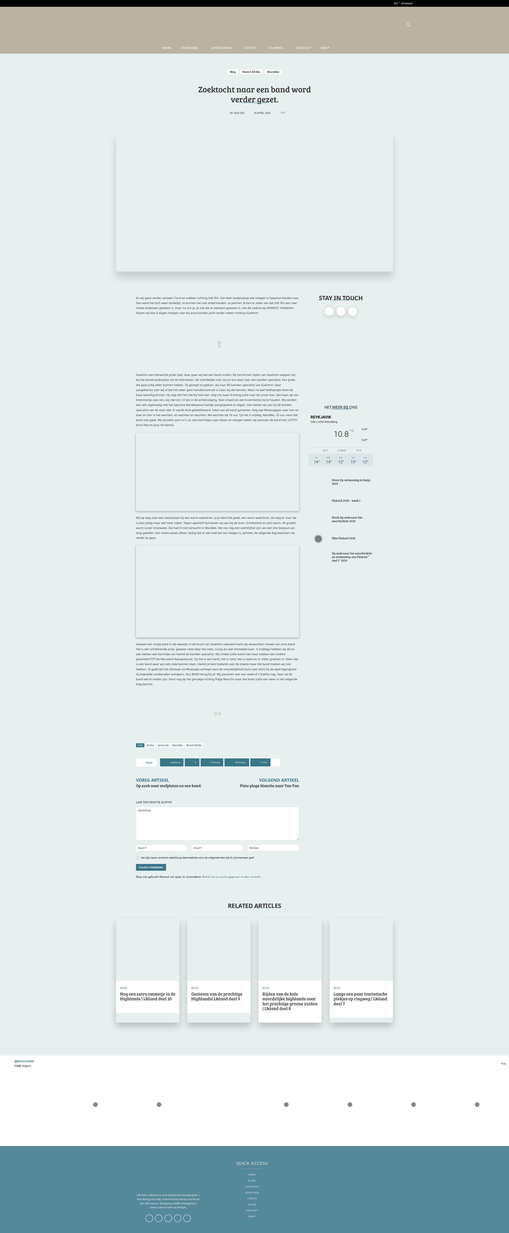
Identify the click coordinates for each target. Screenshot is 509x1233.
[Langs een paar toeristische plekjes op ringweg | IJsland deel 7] (361, 950)
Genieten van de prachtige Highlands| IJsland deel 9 (216, 996)
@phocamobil (24, 1061)
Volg (503, 1063)
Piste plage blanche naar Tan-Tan (269, 785)
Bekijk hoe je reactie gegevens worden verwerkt (231, 876)
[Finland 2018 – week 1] (318, 501)
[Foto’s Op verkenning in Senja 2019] (318, 482)
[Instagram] (106, 25)
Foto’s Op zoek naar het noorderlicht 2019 (347, 519)
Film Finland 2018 (343, 538)
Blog (233, 72)
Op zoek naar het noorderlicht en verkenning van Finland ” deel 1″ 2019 (352, 556)
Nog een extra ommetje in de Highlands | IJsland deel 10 (147, 996)
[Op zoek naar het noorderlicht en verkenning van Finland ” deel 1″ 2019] (318, 557)
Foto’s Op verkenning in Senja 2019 (351, 482)
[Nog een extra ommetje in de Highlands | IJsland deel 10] (147, 950)
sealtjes (239, 113)
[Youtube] (113, 25)
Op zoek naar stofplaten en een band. (169, 785)
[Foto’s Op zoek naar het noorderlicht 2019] (318, 520)
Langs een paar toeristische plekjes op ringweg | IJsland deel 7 (360, 998)
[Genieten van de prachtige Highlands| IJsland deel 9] (219, 950)
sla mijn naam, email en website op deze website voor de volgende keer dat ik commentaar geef (197, 857)
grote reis (163, 745)
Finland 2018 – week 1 (346, 500)
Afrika (150, 745)
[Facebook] (98, 25)
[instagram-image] (32, 1104)
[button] (408, 24)
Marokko (273, 72)
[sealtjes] (225, 113)
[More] (276, 762)
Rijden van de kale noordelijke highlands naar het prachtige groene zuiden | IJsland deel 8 (290, 1001)
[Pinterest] (120, 25)
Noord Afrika (251, 72)
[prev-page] (250, 1035)
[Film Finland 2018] (318, 538)
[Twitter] (127, 25)
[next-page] (258, 1035)
